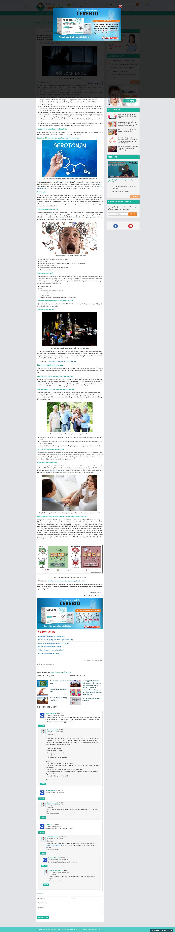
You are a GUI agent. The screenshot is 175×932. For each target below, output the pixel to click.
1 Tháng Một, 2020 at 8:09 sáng (53, 826)
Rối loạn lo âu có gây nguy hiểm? (48, 653)
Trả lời (41, 725)
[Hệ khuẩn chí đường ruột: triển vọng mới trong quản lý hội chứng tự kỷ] (112, 149)
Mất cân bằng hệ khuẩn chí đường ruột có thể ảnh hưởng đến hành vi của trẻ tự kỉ (127, 123)
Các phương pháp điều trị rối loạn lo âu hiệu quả (53, 643)
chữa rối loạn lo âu (56, 672)
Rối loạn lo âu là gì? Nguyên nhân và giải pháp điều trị (55, 640)
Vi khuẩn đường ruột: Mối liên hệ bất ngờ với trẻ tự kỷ (127, 131)
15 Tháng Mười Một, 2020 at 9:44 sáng (55, 792)
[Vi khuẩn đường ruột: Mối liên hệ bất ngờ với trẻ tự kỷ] (112, 132)
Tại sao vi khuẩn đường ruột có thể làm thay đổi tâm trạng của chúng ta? (92, 692)
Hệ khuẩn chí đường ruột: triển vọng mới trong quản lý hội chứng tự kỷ (128, 148)
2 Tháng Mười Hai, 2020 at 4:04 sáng (54, 715)
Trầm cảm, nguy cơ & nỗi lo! (120, 191)
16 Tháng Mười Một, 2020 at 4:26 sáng (56, 805)
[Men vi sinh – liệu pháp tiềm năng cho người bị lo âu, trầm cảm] (112, 116)
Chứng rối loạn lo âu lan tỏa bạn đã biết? (51, 650)
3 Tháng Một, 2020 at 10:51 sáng (55, 838)
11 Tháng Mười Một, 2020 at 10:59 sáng (58, 859)
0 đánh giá (50, 664)
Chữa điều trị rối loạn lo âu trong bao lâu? (51, 636)
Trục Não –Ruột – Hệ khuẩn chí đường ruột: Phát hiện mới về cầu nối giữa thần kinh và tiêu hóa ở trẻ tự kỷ (127, 140)
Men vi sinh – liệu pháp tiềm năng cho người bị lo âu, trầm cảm (127, 116)
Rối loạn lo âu (67, 672)
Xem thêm (135, 196)
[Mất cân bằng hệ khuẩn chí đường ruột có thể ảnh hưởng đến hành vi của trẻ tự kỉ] (112, 124)
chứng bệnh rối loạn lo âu (56, 470)
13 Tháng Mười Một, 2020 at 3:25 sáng (59, 872)
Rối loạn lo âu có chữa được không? (49, 646)
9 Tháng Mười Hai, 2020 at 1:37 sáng (56, 732)
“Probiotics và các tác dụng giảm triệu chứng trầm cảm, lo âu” (66, 581)
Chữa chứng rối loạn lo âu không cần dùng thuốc (62, 361)
